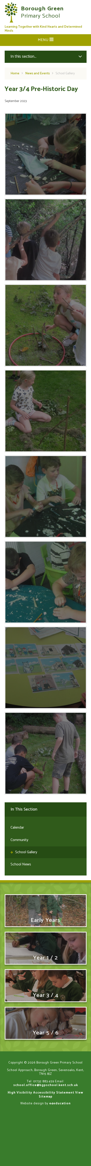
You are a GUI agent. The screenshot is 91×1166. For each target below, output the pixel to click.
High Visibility (20, 1092)
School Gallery (65, 73)
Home (14, 73)
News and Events (37, 73)
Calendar (17, 827)
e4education (60, 1103)
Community (19, 840)
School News (20, 864)
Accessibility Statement (53, 1092)
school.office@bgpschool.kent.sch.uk (45, 1085)
